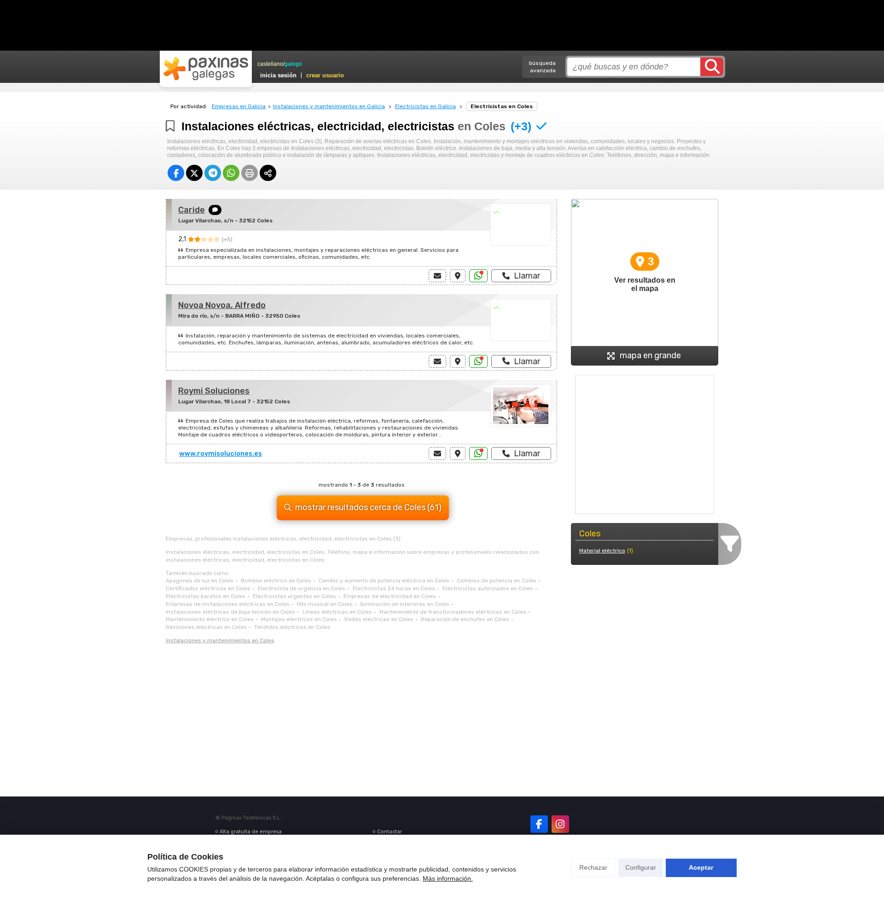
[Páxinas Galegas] (206, 68)
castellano (270, 64)
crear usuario (325, 75)
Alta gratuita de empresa (251, 832)
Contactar (389, 832)
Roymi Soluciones (214, 391)
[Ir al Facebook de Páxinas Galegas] (539, 824)
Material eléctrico (602, 550)
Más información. (448, 878)
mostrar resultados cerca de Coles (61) (368, 507)
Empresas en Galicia (239, 106)
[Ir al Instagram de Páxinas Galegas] (560, 824)
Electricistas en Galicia (425, 106)
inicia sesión (278, 75)
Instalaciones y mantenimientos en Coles (220, 640)
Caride (191, 210)
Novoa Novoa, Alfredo (222, 305)
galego (293, 64)
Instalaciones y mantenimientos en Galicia (329, 106)
